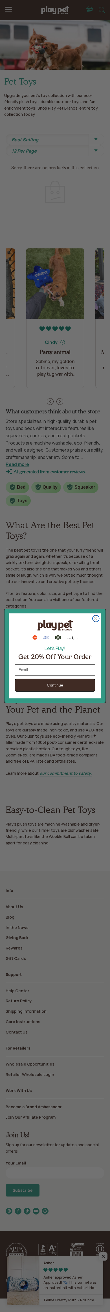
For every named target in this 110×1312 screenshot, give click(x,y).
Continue (55, 685)
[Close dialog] (96, 618)
